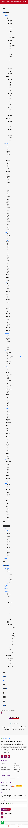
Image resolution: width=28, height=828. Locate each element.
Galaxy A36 (8, 227)
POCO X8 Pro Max (11, 96)
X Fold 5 (8, 450)
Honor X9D (8, 325)
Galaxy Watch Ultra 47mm (8, 554)
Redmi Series (8, 119)
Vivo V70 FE (8, 446)
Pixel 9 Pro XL (8, 270)
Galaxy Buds (8, 570)
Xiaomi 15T (11, 61)
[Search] (1, 712)
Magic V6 (8, 284)
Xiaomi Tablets (8, 622)
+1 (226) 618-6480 (8, 813)
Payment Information (5, 771)
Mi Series (8, 18)
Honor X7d (8, 328)
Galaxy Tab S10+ (11, 599)
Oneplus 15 (9, 420)
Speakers (9, 593)
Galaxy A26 (8, 230)
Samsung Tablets (9, 595)
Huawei (6, 498)
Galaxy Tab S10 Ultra (11, 617)
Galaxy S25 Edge (8, 213)
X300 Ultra (8, 434)
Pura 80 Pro (8, 517)
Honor (6, 282)
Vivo (6, 431)
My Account (19, 827)
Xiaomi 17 (11, 58)
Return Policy (4, 767)
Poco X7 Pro (11, 112)
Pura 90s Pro (8, 508)
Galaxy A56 (8, 223)
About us (3, 763)
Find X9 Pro (8, 472)
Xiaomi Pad (11, 625)
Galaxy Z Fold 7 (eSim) (8, 193)
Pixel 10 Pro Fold (8, 244)
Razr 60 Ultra (8, 347)
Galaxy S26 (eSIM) (8, 168)
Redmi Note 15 (11, 126)
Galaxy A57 (8, 161)
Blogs (15, 763)
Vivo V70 (8, 442)
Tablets (7, 591)
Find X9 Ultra (8, 468)
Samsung (7, 143)
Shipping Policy (17, 769)
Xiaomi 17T (11, 21)
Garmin (6, 528)
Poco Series (8, 77)
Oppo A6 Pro (8, 480)
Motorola (7, 333)
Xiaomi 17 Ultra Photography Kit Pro (12, 44)
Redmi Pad (11, 648)
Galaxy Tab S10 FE (11, 611)
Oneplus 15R (9, 423)
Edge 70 (8, 343)
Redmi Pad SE (13, 652)
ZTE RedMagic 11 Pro (9, 375)
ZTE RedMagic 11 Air (9, 381)
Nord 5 (8, 426)
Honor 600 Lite (8, 296)
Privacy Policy (17, 767)
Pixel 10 (8, 262)
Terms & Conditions (18, 771)
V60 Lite (8, 457)
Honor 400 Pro (8, 310)
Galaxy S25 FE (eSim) (8, 219)
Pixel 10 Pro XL (8, 250)
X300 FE (8, 438)
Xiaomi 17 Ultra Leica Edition (11, 53)
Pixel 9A (8, 265)
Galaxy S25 (8, 209)
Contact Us (5, 691)
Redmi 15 (11, 122)
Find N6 (8, 476)
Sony (6, 483)
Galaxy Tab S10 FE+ (11, 605)
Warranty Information (5, 769)
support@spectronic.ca (9, 817)
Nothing (7, 350)
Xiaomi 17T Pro (11, 25)
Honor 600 (8, 292)
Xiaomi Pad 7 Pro (13, 639)
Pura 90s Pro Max (8, 503)
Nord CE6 (8, 417)
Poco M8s (11, 108)
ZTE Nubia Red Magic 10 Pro (8, 398)
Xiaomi (6, 15)
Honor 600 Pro (8, 288)
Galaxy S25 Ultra (8, 199)
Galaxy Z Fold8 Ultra (8, 147)
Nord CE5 (8, 429)
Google (6, 240)
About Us (4, 678)
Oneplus (7, 408)
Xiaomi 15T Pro (11, 65)
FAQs (2, 765)
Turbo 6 (8, 414)
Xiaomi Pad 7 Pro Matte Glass (13, 631)
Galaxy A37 (8, 164)
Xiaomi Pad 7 (13, 644)
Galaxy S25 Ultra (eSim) (8, 205)
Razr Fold (8, 336)
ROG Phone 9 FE (8, 236)
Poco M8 (11, 100)
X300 (8, 436)
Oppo (6, 459)
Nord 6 (8, 410)
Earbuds (7, 568)
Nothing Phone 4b (9, 354)
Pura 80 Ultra (8, 513)
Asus (6, 232)
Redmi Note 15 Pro (11, 132)
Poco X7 (11, 116)
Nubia (6, 366)
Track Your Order (4, 701)
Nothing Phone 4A (9, 363)
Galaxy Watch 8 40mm (8, 542)
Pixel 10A (8, 259)
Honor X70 (8, 331)
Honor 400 (8, 314)
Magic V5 (8, 322)
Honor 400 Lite (8, 318)
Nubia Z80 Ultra (8, 405)
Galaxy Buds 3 (11, 581)
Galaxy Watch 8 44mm (8, 548)
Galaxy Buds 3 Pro (11, 575)
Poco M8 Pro (11, 104)
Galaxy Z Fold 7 (8, 186)
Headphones (8, 583)
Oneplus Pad (11, 659)
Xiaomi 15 (11, 74)
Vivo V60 (8, 454)
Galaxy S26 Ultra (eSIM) (8, 180)
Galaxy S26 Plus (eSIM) (8, 174)
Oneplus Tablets (9, 656)
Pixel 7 (8, 275)
